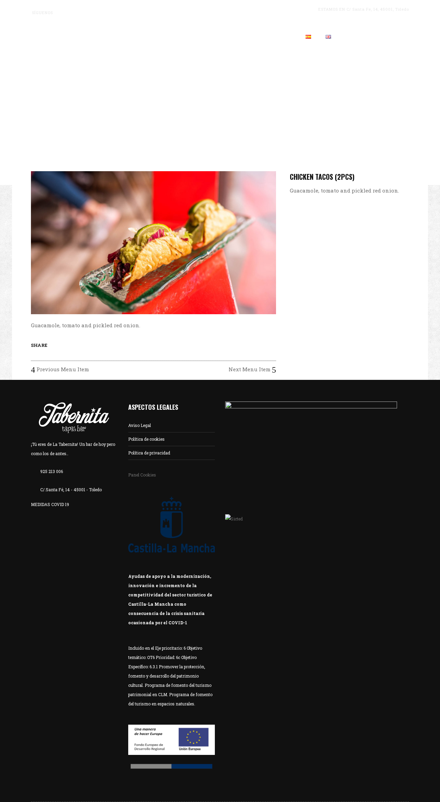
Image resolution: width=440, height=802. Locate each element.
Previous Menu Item (62, 369)
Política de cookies (146, 439)
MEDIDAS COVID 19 (50, 504)
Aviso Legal (139, 425)
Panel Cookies (142, 474)
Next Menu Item (250, 369)
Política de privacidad (149, 452)
